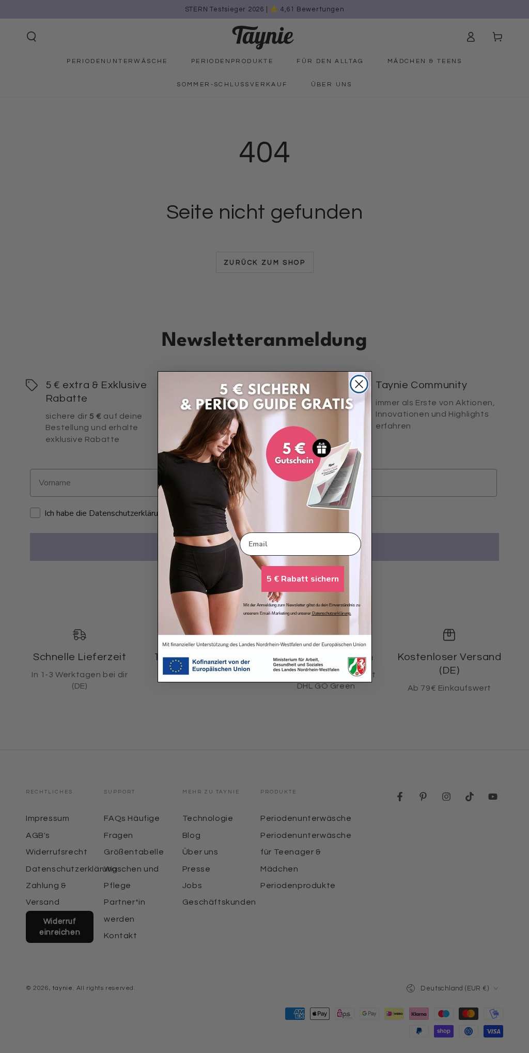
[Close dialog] (359, 384)
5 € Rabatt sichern (303, 579)
